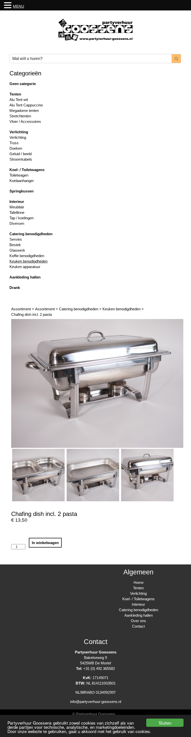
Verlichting (18, 132)
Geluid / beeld (20, 154)
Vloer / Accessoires (25, 121)
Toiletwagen (18, 175)
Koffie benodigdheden (26, 256)
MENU (18, 6)
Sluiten (165, 723)
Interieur (16, 201)
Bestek (15, 245)
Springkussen (21, 191)
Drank (14, 287)
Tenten (15, 94)
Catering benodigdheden (30, 234)
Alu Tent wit (18, 99)
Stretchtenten (20, 116)
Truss (14, 143)
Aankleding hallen (25, 277)
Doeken (15, 148)
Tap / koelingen (21, 218)
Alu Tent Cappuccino (26, 105)
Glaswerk (17, 250)
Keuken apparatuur (24, 267)
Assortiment (21, 309)
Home (138, 582)
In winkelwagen (45, 543)
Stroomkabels (20, 159)
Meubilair (16, 207)
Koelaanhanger (21, 181)
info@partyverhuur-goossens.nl (95, 701)
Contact (138, 626)
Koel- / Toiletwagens (27, 170)
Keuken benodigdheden (28, 261)
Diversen (16, 223)
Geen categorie (22, 84)
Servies (15, 239)
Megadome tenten (24, 110)
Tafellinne (16, 212)
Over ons (138, 621)
